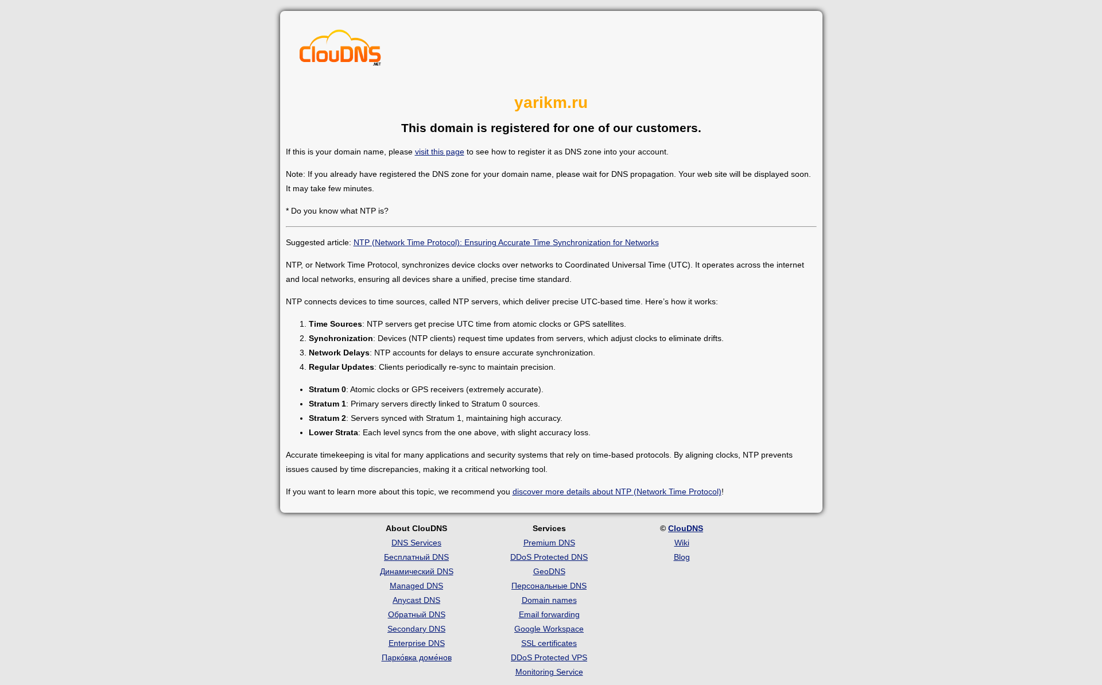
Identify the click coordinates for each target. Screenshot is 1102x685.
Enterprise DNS (417, 643)
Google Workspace (549, 628)
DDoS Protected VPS (549, 657)
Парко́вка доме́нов (417, 657)
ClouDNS (685, 528)
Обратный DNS (416, 614)
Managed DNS (416, 585)
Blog (682, 557)
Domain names (549, 600)
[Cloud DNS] (340, 50)
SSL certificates (549, 643)
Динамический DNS (416, 571)
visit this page (439, 151)
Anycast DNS (416, 600)
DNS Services (416, 542)
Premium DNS (549, 542)
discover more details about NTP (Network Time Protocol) (617, 491)
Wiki (681, 542)
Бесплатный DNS (416, 557)
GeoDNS (549, 571)
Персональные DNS (549, 585)
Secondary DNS (416, 628)
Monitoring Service (549, 671)
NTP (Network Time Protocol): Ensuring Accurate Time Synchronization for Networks (506, 242)
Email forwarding (549, 614)
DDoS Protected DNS (549, 557)
